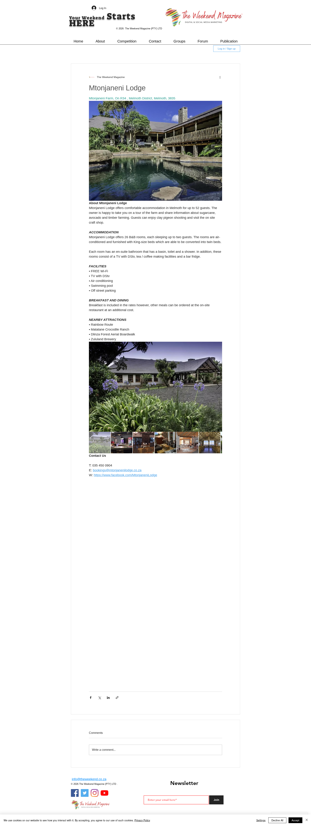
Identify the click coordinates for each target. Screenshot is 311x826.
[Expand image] (155, 387)
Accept (295, 820)
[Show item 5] (187, 442)
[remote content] (155, 527)
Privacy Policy (142, 820)
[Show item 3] (143, 442)
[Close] (307, 820)
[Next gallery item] (218, 386)
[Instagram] (94, 793)
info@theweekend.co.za (89, 779)
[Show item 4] (165, 442)
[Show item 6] (209, 442)
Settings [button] (260, 820)
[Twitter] (85, 793)
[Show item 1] (100, 442)
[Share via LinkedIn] (108, 697)
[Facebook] (75, 793)
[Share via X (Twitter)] (99, 697)
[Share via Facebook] (90, 697)
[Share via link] (117, 697)
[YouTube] (104, 793)
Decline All (277, 820)
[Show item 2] (121, 442)
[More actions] (220, 77)
